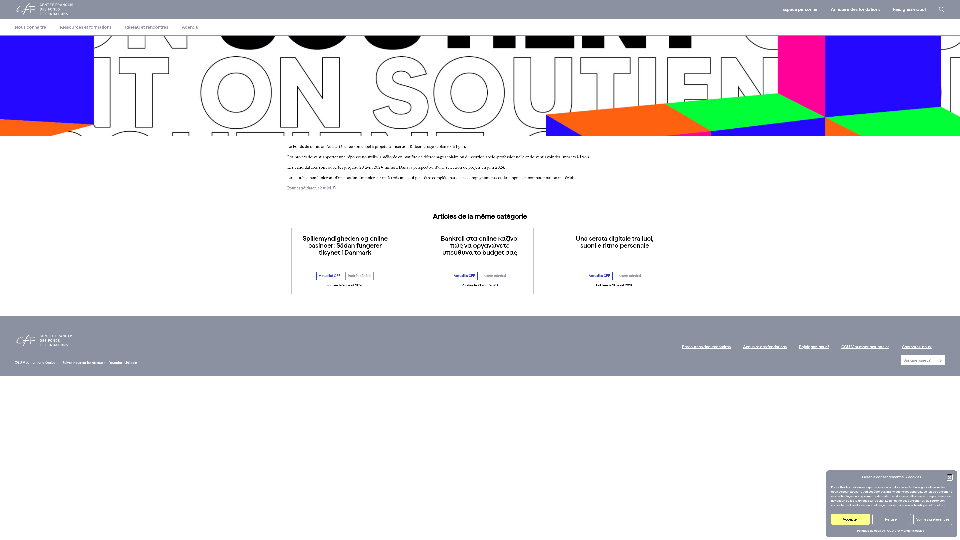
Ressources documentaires (706, 346)
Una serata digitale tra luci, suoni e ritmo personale (615, 241)
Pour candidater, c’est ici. (310, 188)
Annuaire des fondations (855, 9)
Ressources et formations (86, 27)
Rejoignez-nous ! (909, 9)
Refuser (891, 519)
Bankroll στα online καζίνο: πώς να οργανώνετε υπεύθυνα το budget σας (480, 245)
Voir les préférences (933, 519)
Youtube (116, 363)
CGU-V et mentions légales (905, 530)
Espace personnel (800, 9)
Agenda (190, 27)
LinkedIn (130, 363)
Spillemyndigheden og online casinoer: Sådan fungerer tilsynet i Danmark (345, 245)
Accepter (850, 519)
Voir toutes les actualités (480, 305)
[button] (949, 477)
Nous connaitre (30, 27)
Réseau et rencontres (146, 27)
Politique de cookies (871, 530)
